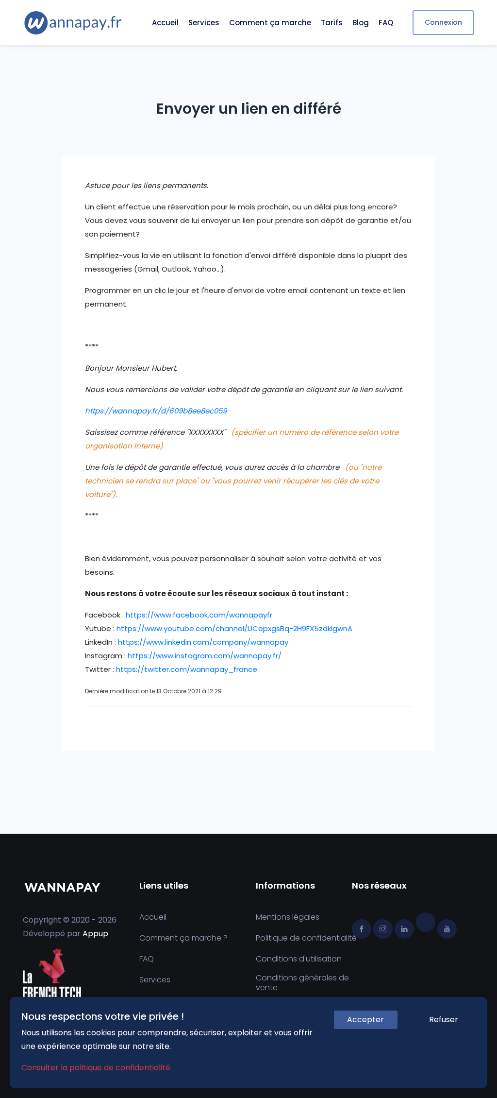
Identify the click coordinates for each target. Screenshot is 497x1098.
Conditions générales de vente (302, 983)
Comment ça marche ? (183, 938)
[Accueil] (73, 22)
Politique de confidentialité (306, 938)
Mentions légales (287, 917)
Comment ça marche (270, 22)
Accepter (365, 1019)
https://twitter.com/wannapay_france (186, 669)
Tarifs (332, 22)
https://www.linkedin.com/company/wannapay (203, 642)
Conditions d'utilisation (299, 959)
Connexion (443, 22)
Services (203, 22)
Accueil (165, 22)
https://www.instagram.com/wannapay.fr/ (205, 656)
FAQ (386, 22)
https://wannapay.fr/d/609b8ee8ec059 (156, 411)
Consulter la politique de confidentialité (95, 1067)
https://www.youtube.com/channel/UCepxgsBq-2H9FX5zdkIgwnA (234, 628)
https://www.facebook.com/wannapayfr (199, 615)
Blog (360, 22)
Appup (95, 933)
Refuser (443, 1019)
